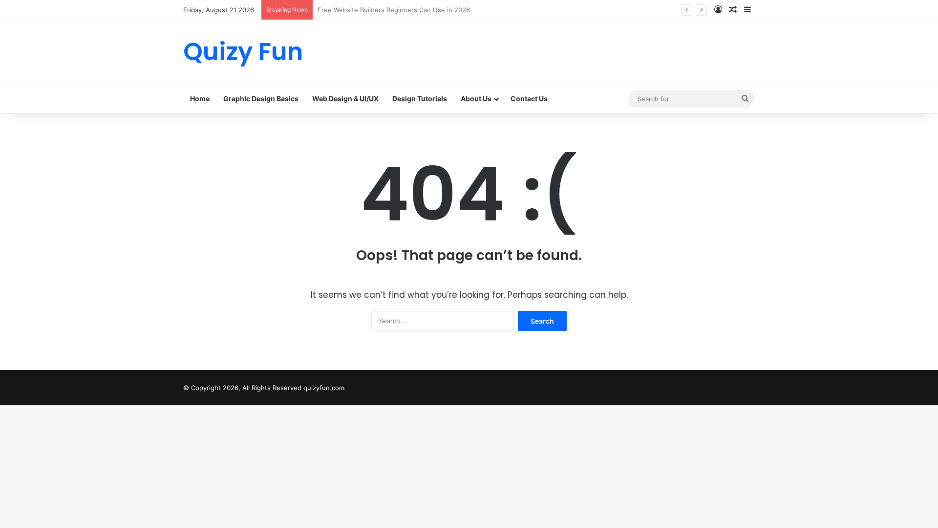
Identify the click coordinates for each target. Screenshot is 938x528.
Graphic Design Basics (260, 98)
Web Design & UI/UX (345, 98)
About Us (476, 98)
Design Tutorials (419, 98)
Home (200, 98)
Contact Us (529, 98)
